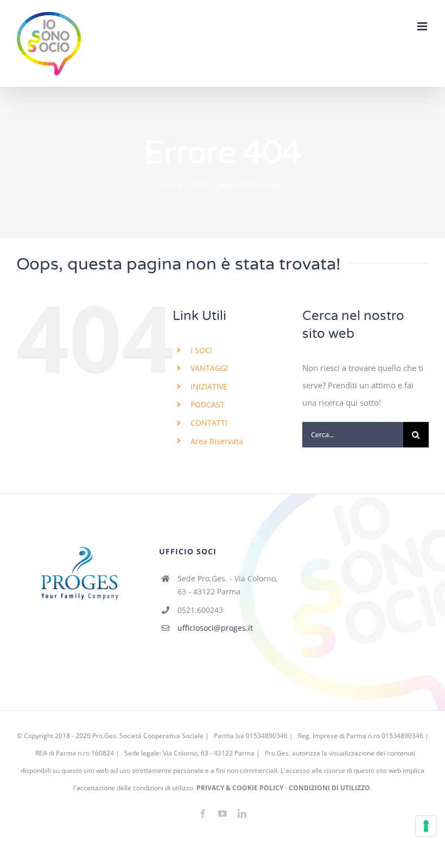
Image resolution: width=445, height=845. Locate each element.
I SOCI (201, 350)
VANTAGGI (209, 368)
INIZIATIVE (208, 386)
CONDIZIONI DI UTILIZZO (329, 787)
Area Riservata (216, 441)
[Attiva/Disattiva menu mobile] (423, 26)
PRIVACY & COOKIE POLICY (239, 787)
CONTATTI (208, 423)
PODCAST (207, 404)
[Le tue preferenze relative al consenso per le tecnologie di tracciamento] (426, 826)
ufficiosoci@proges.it (215, 628)
